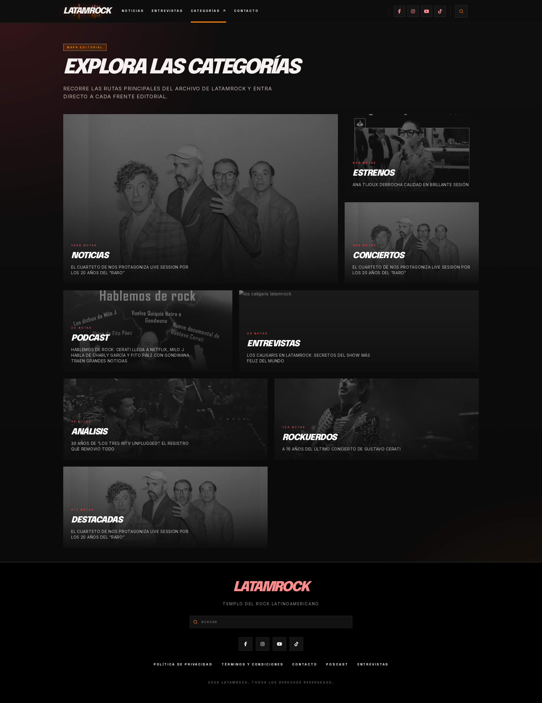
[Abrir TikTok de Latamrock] (440, 11)
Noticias (133, 10)
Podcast (337, 664)
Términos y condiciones (252, 664)
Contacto (246, 10)
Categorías (205, 10)
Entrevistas (167, 10)
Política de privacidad (183, 664)
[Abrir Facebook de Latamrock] (399, 11)
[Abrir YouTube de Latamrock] (426, 11)
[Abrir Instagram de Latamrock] (413, 11)
